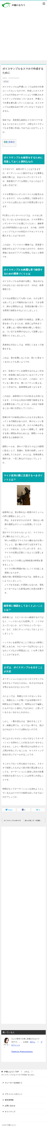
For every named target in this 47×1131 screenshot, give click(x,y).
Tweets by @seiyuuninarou (22, 1052)
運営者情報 (9, 1100)
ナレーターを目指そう (13, 1083)
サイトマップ (10, 1112)
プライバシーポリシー (13, 1094)
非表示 (11, 142)
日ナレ (32, 1042)
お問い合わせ (10, 1106)
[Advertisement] (23, 36)
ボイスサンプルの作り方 (12, 820)
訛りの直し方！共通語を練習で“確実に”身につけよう (35, 820)
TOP (11, 1072)
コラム (6, 81)
